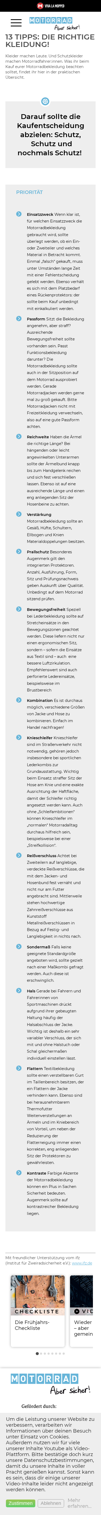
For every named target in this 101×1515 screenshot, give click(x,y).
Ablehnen (51, 1503)
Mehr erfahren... (80, 1503)
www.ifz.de (82, 1263)
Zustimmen (21, 1503)
